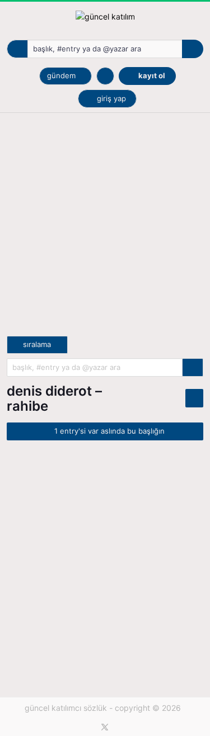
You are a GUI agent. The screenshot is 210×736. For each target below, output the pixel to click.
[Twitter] (104, 727)
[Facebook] (88, 727)
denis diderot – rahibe (54, 398)
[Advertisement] (105, 231)
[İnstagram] (121, 727)
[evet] (192, 367)
